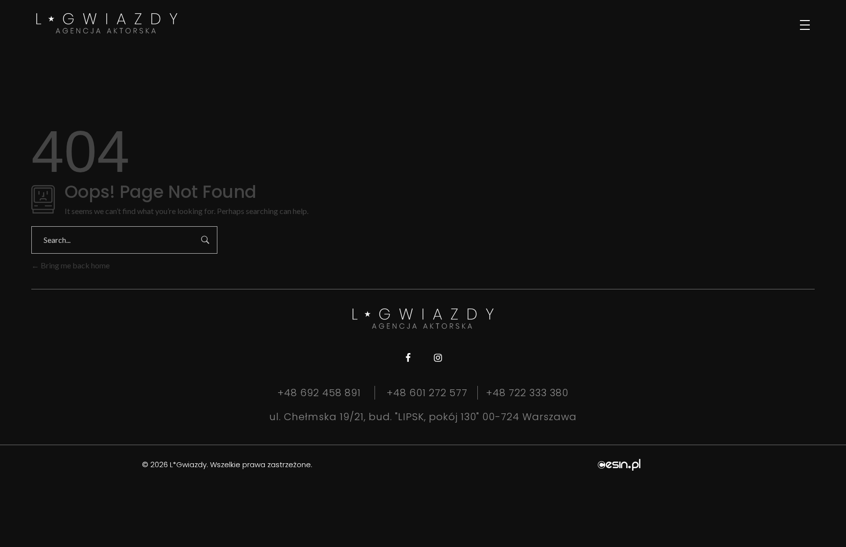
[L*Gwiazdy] (107, 23)
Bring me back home (74, 265)
